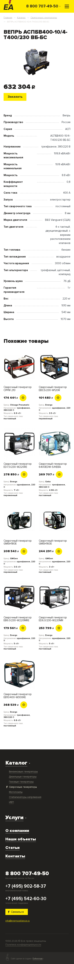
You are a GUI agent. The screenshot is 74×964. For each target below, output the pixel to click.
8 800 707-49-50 (42, 6)
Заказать (15, 97)
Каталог (16, 763)
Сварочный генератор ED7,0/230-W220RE (18, 465)
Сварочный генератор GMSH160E (53, 542)
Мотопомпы (15, 792)
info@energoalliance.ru (17, 920)
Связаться (17, 912)
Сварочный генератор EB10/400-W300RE (18, 696)
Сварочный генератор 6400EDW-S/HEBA (53, 465)
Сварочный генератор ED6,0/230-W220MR (53, 619)
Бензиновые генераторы (23, 771)
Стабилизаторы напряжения (25, 797)
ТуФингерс (38, 958)
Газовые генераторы (21, 781)
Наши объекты (20, 839)
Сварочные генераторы (23, 786)
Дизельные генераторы (22, 776)
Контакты (15, 856)
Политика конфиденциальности (23, 944)
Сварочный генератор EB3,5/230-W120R (53, 389)
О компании (17, 830)
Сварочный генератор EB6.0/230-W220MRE (18, 619)
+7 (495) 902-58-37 (25, 886)
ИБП (11, 802)
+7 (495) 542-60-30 (25, 899)
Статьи (12, 847)
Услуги (14, 817)
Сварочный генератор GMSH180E (18, 542)
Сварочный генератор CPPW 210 (18, 389)
